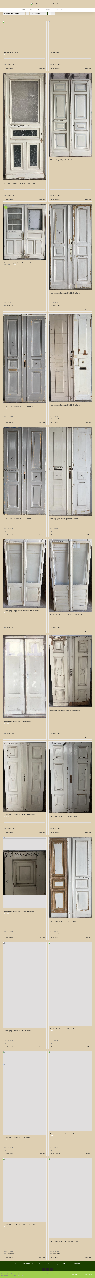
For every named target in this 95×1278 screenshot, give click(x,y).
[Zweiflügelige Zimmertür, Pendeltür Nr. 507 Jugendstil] (70, 1198)
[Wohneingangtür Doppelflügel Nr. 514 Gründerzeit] (70, 358)
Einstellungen (20, 1275)
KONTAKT (77, 1264)
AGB (46, 1264)
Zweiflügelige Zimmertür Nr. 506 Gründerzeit (17, 1031)
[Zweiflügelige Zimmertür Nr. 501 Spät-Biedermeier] (70, 671)
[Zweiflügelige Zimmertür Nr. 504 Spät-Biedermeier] (24, 872)
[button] (74, 10)
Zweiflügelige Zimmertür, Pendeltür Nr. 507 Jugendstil (66, 1241)
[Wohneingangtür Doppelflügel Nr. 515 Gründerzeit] (24, 471)
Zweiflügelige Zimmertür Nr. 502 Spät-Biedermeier (19, 814)
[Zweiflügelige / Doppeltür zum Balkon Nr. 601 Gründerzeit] (24, 573)
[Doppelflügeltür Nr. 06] (70, 35)
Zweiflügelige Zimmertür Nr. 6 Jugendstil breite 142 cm (20, 1224)
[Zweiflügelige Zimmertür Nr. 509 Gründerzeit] (70, 984)
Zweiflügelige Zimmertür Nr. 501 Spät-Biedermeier (65, 710)
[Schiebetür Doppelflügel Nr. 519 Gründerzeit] (70, 115)
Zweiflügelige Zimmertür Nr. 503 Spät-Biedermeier (65, 816)
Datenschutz (51, 1264)
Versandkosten (10, 64)
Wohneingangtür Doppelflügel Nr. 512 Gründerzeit (65, 293)
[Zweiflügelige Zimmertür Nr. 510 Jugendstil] (24, 1093)
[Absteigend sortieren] (27, 13)
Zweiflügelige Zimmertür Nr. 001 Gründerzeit (17, 721)
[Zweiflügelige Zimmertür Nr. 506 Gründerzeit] (24, 985)
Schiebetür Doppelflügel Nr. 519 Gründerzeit (63, 160)
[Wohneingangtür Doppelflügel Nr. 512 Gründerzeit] (70, 247)
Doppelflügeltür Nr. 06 (56, 52)
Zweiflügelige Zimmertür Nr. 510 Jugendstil (17, 1137)
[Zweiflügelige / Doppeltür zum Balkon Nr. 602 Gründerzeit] (70, 575)
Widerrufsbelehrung (68, 1264)
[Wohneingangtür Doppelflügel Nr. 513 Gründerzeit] (24, 358)
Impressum (59, 1264)
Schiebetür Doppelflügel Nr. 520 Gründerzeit (17, 263)
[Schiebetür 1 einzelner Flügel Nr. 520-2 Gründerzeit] (24, 126)
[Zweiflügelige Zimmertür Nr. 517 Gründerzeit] (70, 1091)
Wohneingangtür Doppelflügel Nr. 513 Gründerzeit (19, 406)
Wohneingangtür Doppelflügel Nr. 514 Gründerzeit (65, 405)
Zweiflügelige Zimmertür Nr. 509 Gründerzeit (63, 1029)
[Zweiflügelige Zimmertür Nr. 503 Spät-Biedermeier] (70, 777)
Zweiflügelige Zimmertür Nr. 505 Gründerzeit (63, 921)
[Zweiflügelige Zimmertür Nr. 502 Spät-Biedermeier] (24, 777)
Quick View (42, 68)
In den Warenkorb (10, 68)
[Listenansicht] (53, 13)
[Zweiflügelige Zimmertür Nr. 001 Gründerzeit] (24, 676)
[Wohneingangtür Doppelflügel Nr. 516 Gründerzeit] (70, 471)
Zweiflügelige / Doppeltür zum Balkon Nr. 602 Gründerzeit (67, 615)
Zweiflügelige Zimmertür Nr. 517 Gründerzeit (63, 1134)
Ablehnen (88, 1274)
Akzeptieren (73, 1274)
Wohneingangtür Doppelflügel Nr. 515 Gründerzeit (19, 518)
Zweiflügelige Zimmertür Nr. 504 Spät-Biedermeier (19, 911)
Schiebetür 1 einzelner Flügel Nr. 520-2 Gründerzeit (19, 183)
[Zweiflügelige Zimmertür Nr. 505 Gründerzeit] (70, 877)
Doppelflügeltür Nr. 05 (11, 52)
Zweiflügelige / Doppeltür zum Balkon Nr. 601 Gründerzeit (21, 611)
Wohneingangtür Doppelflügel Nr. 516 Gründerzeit (65, 519)
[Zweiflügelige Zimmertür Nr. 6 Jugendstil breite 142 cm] (24, 1190)
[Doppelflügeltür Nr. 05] (24, 35)
